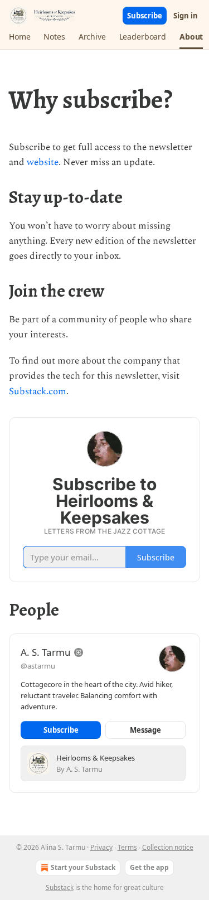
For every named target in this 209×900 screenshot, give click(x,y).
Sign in (185, 16)
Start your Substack (83, 867)
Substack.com (37, 391)
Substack (60, 887)
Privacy (101, 847)
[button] (19, 37)
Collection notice (167, 847)
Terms (127, 847)
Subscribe (144, 16)
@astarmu (38, 666)
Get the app (149, 867)
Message (145, 730)
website (43, 162)
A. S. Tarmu (46, 652)
